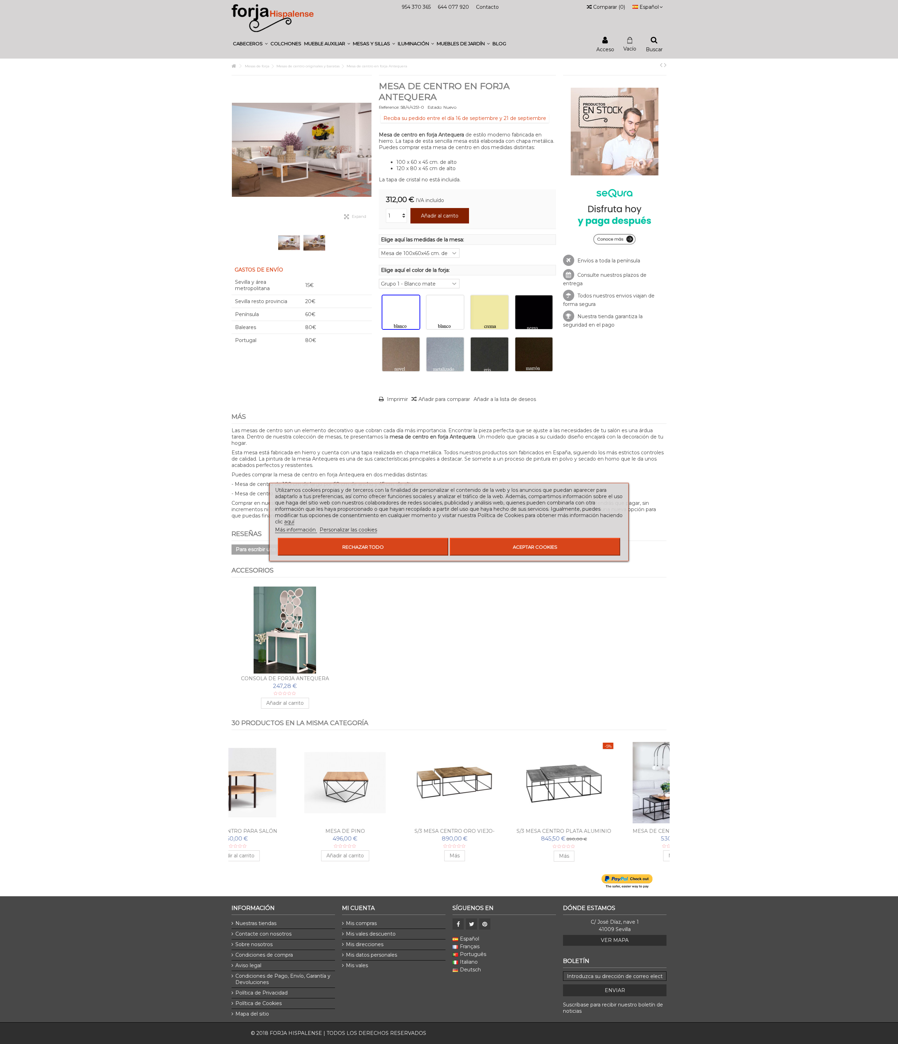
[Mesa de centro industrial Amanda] (284, 782)
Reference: (389, 107)
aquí (289, 521)
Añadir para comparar (444, 399)
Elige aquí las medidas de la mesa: (423, 239)
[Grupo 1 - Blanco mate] (401, 312)
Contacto (487, 7)
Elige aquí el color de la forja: (416, 270)
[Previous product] (661, 65)
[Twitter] (471, 924)
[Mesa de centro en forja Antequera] (289, 243)
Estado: (435, 107)
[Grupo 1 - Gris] (489, 354)
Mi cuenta (358, 908)
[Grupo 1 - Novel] (401, 354)
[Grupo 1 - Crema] (489, 312)
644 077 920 (453, 7)
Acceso (605, 49)
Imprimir (397, 399)
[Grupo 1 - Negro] (534, 312)
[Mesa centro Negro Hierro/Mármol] (613, 782)
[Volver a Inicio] (234, 66)
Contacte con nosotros (263, 934)
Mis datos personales (371, 955)
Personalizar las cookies (348, 530)
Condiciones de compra (264, 955)
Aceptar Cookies (535, 547)
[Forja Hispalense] (273, 18)
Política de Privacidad (261, 993)
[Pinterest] (484, 924)
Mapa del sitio (252, 1014)
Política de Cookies (258, 1003)
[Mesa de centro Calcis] (394, 782)
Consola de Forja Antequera (285, 678)
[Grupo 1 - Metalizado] (445, 354)
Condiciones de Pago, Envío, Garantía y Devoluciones (282, 979)
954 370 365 (416, 7)
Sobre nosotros (254, 944)
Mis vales (357, 965)
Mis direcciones (364, 944)
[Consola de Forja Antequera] (284, 630)
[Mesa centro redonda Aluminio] (503, 782)
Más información (296, 530)
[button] (250, 44)
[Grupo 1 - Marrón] (534, 354)
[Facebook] (458, 924)
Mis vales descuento (371, 934)
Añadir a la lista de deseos (505, 399)
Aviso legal (248, 965)
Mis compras (361, 923)
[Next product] (665, 65)
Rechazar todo (363, 547)
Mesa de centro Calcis (394, 831)
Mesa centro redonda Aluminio (504, 831)
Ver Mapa (615, 940)
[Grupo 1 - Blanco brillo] (445, 312)
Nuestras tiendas (255, 923)
